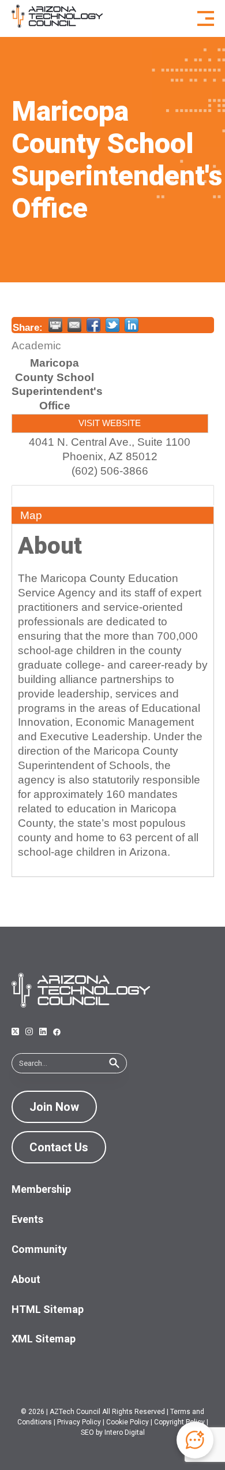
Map (31, 515)
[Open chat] (195, 1440)
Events (27, 1219)
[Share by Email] (74, 325)
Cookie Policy (127, 1422)
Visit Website (109, 423)
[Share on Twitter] (112, 325)
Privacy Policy (79, 1422)
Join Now (54, 1107)
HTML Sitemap (48, 1309)
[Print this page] (55, 325)
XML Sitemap (44, 1339)
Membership (41, 1189)
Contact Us (58, 1147)
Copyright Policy (179, 1422)
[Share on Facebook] (93, 325)
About (35, 496)
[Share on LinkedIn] (131, 325)
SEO (87, 1432)
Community (39, 1249)
